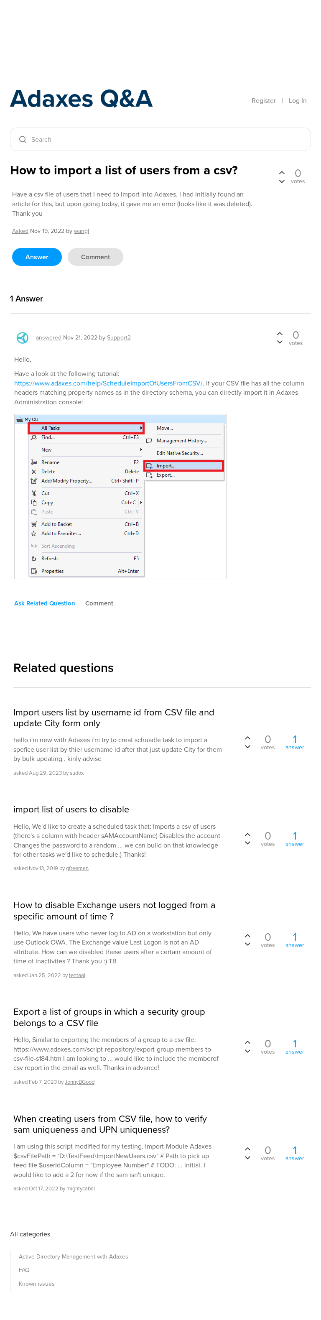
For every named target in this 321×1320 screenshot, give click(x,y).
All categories (30, 1234)
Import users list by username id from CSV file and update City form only (113, 718)
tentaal (77, 975)
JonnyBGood (79, 1082)
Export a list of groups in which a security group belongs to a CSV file (109, 1017)
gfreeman (77, 868)
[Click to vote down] (281, 180)
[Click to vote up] (281, 173)
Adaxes (49, 24)
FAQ (24, 1270)
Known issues (37, 1283)
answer (36, 257)
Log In (298, 100)
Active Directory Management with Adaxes (73, 1256)
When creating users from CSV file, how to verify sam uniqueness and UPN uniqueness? (110, 1124)
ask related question (44, 603)
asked (20, 231)
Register (264, 100)
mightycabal (80, 1188)
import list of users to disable (71, 809)
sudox (77, 772)
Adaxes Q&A (81, 98)
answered (48, 337)
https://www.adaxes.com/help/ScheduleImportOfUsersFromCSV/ (108, 383)
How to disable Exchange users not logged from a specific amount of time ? (114, 911)
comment (95, 257)
